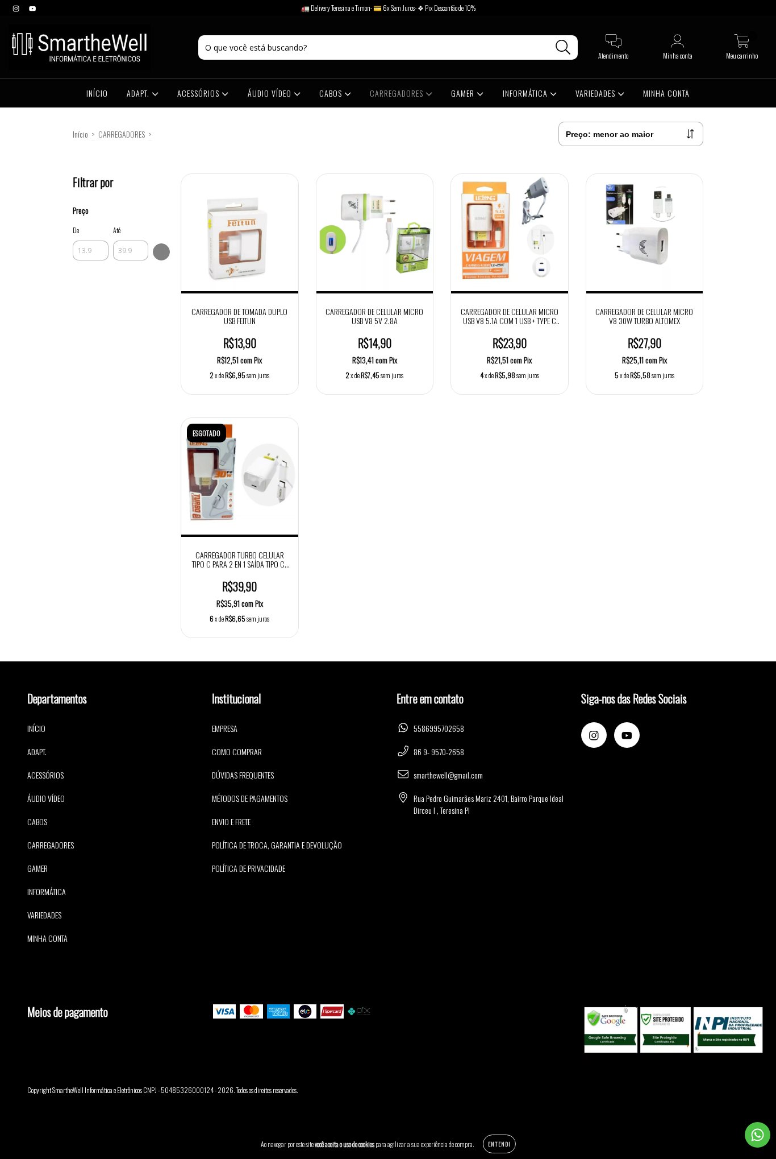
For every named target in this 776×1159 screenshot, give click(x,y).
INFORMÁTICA (526, 93)
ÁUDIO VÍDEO (271, 93)
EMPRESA (224, 728)
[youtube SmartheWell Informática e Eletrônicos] (32, 8)
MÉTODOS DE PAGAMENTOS (249, 798)
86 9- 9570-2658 (439, 752)
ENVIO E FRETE (231, 821)
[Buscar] (563, 47)
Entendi (499, 1144)
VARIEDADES (596, 93)
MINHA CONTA (666, 93)
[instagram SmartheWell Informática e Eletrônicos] (17, 8)
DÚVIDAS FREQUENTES (243, 775)
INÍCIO (97, 93)
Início (80, 134)
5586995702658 (439, 728)
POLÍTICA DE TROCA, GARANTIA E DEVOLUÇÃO (277, 845)
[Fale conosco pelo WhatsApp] (757, 1135)
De (76, 230)
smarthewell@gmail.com (448, 775)
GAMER (464, 93)
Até (116, 230)
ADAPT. (139, 93)
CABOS (331, 93)
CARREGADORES (397, 93)
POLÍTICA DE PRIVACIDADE (248, 868)
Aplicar (161, 251)
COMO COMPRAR (237, 752)
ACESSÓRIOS (199, 93)
